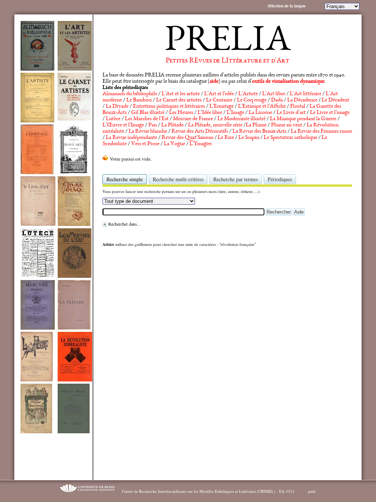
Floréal (297, 107)
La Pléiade (172, 125)
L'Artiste (248, 94)
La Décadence (302, 100)
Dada (277, 100)
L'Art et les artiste (181, 94)
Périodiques (280, 179)
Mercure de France (193, 119)
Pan (152, 125)
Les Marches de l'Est (147, 119)
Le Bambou (139, 100)
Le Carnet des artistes (179, 100)
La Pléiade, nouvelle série (215, 125)
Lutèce (113, 119)
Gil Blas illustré (147, 113)
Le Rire (226, 138)
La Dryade (117, 107)
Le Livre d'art (291, 113)
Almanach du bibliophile (129, 94)
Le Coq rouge (252, 100)
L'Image (235, 113)
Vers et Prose (145, 144)
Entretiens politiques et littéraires (169, 107)
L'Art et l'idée (219, 94)
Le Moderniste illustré (241, 119)
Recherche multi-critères (178, 179)
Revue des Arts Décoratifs (199, 132)
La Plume (256, 125)
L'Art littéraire (305, 94)
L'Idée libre (210, 113)
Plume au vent (286, 125)
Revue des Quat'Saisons (187, 138)
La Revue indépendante (131, 138)
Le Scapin (248, 138)
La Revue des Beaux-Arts (259, 132)
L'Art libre (273, 94)
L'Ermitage (221, 107)
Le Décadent (335, 100)
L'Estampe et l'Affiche (262, 107)
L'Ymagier (200, 144)
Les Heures (181, 113)
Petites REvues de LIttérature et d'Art (227, 61)
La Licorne (260, 113)
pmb (312, 491)
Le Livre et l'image (330, 113)
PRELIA (227, 42)
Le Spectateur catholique (290, 138)
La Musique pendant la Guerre (303, 119)
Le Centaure (219, 100)
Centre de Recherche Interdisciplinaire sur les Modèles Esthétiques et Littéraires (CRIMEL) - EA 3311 (208, 491)
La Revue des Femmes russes (321, 132)
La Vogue (174, 144)
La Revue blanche (148, 132)
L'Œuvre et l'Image (123, 125)
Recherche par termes (235, 179)
